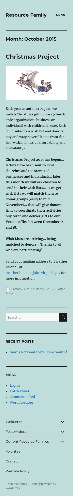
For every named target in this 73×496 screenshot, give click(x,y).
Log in (15, 385)
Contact (12, 461)
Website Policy (18, 471)
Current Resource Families (27, 441)
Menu (60, 14)
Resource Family (26, 15)
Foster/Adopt (16, 432)
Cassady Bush (20, 288)
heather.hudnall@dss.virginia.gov (33, 273)
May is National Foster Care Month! (38, 352)
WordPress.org (21, 402)
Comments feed (22, 397)
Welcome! (14, 422)
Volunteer (14, 451)
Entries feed (19, 391)
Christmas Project (32, 56)
